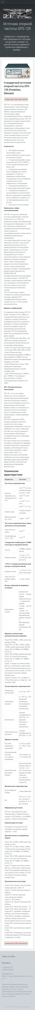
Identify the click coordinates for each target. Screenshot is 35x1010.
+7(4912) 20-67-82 (8, 970)
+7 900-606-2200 (7, 967)
